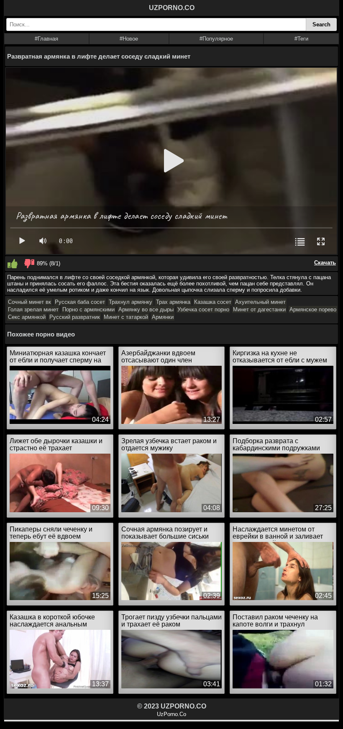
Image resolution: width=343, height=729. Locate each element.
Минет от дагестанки (259, 309)
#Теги (301, 39)
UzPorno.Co (171, 714)
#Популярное (216, 39)
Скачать (325, 262)
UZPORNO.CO (172, 7)
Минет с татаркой (126, 317)
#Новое (129, 39)
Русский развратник (74, 317)
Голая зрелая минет (33, 309)
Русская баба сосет (80, 302)
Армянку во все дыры (146, 309)
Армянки (163, 317)
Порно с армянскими (88, 309)
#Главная (46, 39)
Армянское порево (312, 309)
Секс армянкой (27, 317)
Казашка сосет (212, 302)
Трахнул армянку (130, 302)
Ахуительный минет (260, 302)
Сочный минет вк (29, 302)
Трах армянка (173, 302)
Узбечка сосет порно (203, 309)
